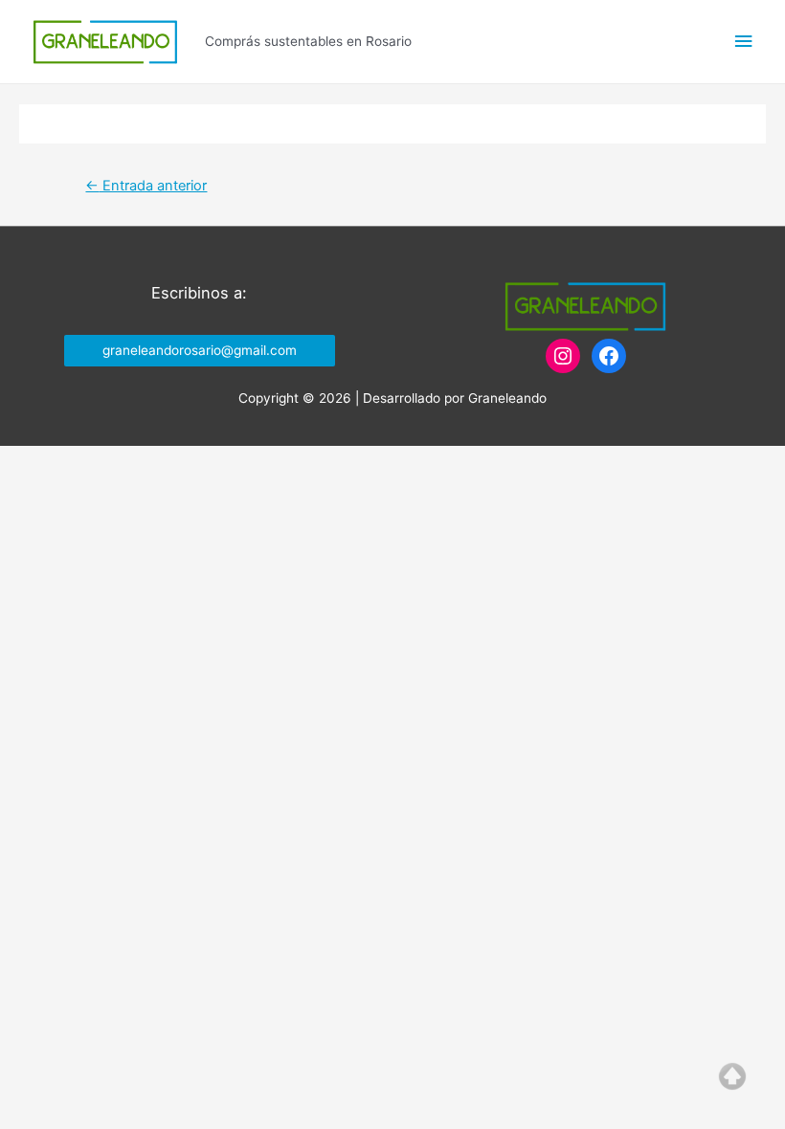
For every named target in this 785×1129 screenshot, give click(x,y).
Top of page (732, 1076)
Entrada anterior (146, 185)
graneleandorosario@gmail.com (199, 350)
